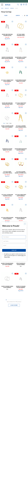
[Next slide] (25, 95)
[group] (14, 1)
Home (2, 8)
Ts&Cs (22, 255)
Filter (5, 15)
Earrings (12, 8)
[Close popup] (25, 224)
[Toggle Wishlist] (12, 21)
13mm (4, 123)
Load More (14, 305)
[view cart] (26, 4)
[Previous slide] (16, 95)
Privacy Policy (7, 257)
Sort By (18, 15)
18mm (10, 123)
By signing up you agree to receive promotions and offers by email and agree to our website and (15, 256)
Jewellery (7, 8)
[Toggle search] (18, 4)
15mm (7, 123)
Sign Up (14, 250)
